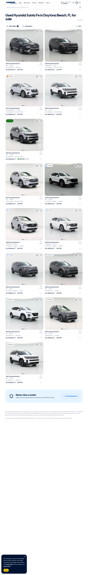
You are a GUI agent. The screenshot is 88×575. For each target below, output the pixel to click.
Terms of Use (6, 566)
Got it (6, 570)
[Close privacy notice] (25, 556)
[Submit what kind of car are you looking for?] (80, 7)
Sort (80, 26)
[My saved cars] (73, 2)
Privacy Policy (9, 564)
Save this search (71, 396)
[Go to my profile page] (78, 2)
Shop (20, 2)
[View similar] (37, 32)
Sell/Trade (27, 2)
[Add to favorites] (41, 32)
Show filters (13, 26)
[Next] (41, 45)
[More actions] (41, 70)
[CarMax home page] (11, 3)
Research (41, 2)
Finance (34, 2)
